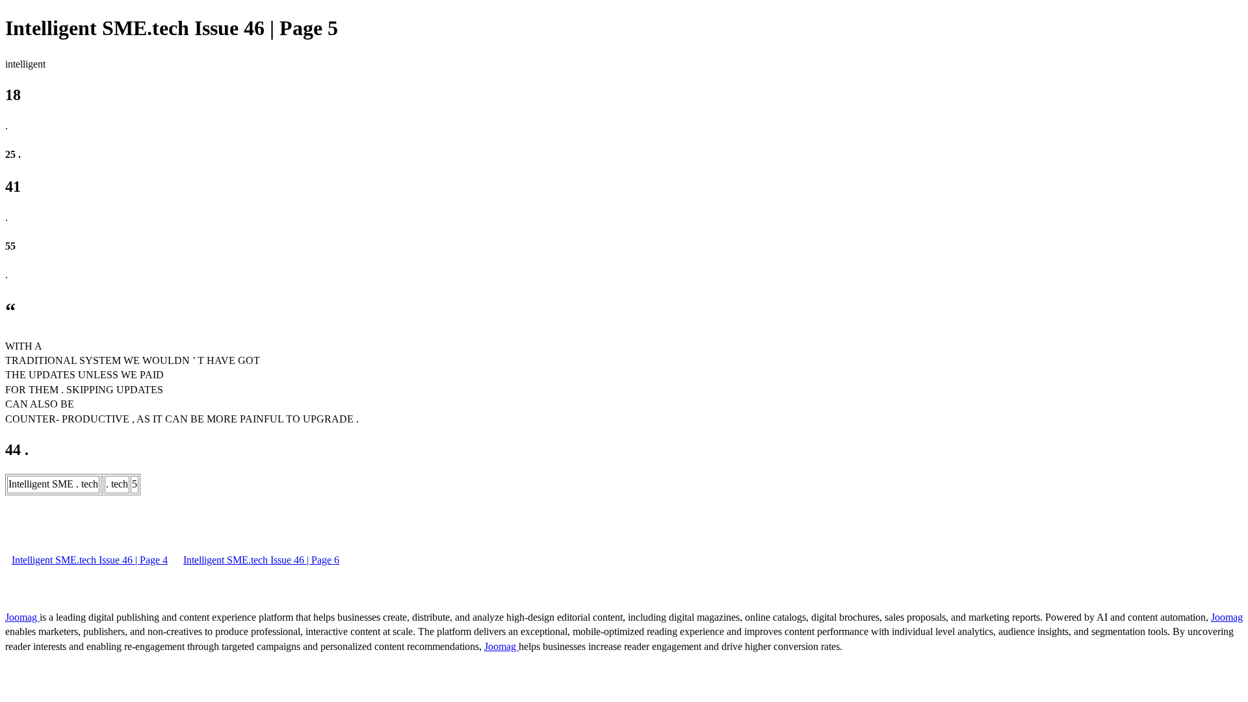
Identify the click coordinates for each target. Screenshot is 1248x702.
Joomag (22, 617)
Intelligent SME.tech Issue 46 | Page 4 (90, 560)
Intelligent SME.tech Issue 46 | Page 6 (261, 560)
